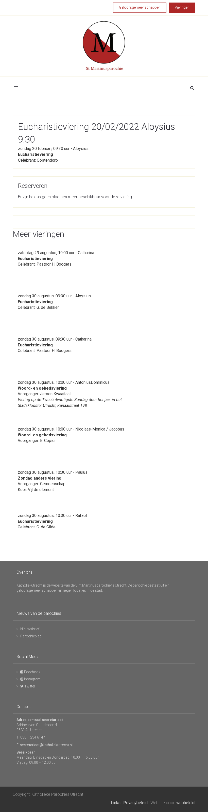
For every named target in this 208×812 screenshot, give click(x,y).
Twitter (29, 686)
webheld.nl (185, 802)
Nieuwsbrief (29, 629)
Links (115, 802)
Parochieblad (31, 636)
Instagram (32, 679)
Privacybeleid (135, 802)
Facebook (31, 672)
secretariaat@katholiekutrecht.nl (46, 745)
